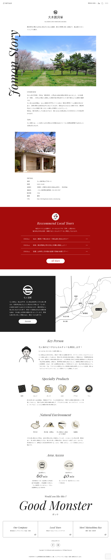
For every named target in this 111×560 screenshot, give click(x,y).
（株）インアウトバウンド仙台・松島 (61, 556)
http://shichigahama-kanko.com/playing (48, 199)
